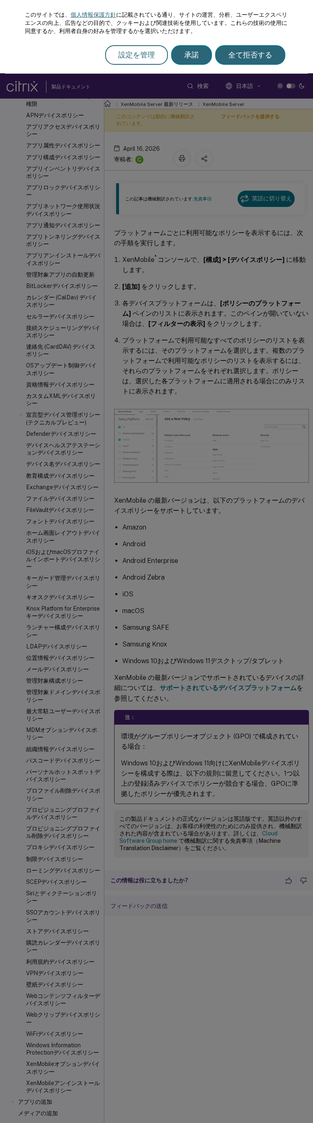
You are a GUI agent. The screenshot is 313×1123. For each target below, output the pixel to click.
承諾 (191, 55)
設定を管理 (136, 55)
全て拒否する (250, 55)
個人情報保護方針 (93, 14)
